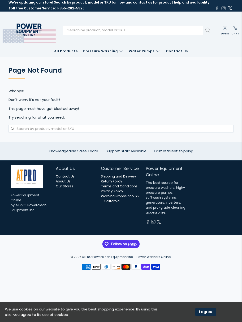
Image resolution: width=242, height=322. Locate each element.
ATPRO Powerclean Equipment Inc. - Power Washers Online (126, 257)
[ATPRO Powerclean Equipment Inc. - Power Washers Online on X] (230, 8)
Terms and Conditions (119, 186)
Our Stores (64, 186)
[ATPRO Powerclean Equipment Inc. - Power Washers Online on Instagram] (223, 8)
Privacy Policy (112, 191)
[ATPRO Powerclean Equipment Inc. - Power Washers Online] (29, 30)
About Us (63, 181)
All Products (66, 51)
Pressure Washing (100, 51)
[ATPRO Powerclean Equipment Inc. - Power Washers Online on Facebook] (217, 8)
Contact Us (177, 51)
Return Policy (111, 181)
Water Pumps (142, 51)
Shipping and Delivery (118, 176)
